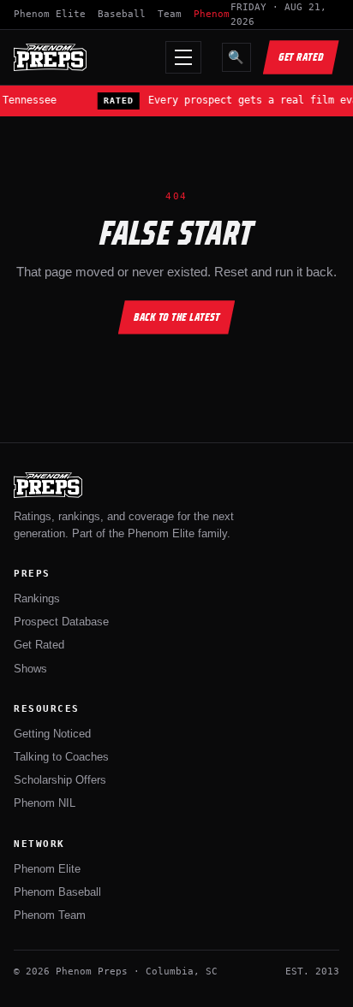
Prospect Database (61, 621)
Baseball (122, 14)
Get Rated (301, 57)
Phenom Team (50, 915)
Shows (30, 668)
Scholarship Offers (60, 779)
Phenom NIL (44, 803)
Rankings (37, 598)
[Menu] (183, 57)
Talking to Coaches (61, 756)
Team (170, 14)
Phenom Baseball (57, 892)
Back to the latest (177, 317)
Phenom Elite (50, 14)
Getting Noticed (52, 733)
